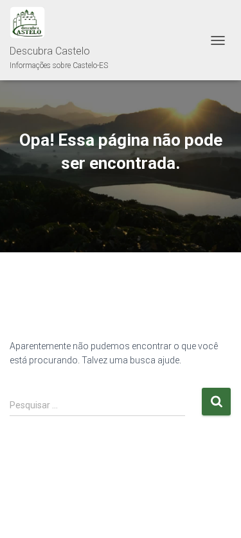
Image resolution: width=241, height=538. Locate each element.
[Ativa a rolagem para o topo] (215, 512)
